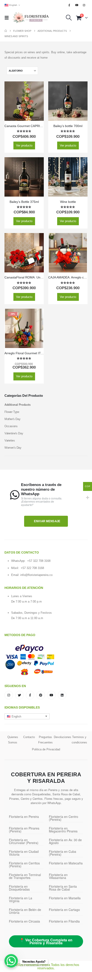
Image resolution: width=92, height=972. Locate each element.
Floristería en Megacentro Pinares (63, 829)
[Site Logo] (31, 18)
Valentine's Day (13, 433)
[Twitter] (19, 695)
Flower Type (11, 412)
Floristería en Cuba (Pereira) (62, 853)
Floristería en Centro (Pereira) (63, 818)
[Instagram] (84, 5)
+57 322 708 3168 (38, 560)
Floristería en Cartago (64, 909)
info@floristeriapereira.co (36, 575)
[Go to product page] (24, 101)
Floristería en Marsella (65, 898)
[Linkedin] (62, 695)
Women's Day (12, 447)
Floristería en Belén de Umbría (25, 911)
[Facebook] (69, 5)
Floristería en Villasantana (58, 876)
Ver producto (24, 145)
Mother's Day (12, 419)
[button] (8, 17)
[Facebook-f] (30, 695)
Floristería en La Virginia (20, 899)
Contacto (29, 737)
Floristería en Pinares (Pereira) (24, 829)
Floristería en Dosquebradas (19, 887)
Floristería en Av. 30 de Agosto (65, 841)
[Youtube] (77, 5)
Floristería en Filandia (64, 921)
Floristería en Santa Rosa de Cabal (63, 887)
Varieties (9, 440)
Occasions (11, 426)
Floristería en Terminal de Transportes (25, 876)
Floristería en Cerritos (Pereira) (24, 864)
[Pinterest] (40, 695)
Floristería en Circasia (24, 921)
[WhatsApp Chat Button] (11, 961)
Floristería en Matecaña (66, 863)
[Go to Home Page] (5, 31)
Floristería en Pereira (24, 816)
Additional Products (17, 404)
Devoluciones (62, 737)
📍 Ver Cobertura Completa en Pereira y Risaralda (46, 941)
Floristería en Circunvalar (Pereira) (23, 841)
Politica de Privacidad (46, 749)
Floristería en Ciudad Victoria (24, 853)
